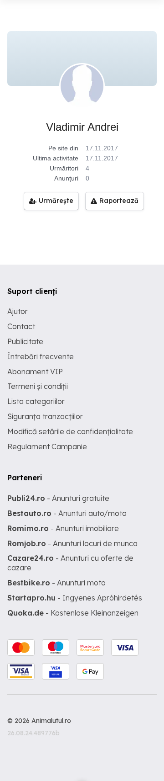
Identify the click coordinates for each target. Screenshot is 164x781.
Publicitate (25, 341)
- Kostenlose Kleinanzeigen (72, 612)
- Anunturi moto (56, 582)
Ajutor (17, 311)
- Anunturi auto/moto (67, 513)
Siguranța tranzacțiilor (45, 416)
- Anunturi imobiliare (63, 528)
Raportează (118, 201)
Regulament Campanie (47, 446)
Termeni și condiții (37, 386)
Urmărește (56, 201)
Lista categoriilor (36, 401)
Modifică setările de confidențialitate (70, 431)
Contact (21, 326)
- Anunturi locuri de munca (72, 543)
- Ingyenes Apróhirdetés (74, 597)
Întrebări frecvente (40, 356)
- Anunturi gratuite (58, 498)
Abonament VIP (35, 371)
